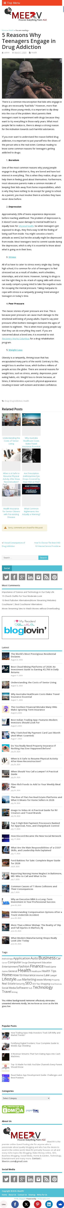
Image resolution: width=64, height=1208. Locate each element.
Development (34, 962)
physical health (26, 225)
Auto (34, 958)
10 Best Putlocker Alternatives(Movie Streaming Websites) (29, 600)
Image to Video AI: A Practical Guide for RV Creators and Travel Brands (34, 811)
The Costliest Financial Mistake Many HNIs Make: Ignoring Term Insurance (34, 708)
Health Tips (49, 971)
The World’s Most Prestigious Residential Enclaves (33, 655)
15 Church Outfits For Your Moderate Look (22, 596)
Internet (40, 975)
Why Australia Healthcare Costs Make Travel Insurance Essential (31, 442)
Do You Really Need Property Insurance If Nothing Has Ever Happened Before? (33, 747)
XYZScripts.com (44, 1199)
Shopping (45, 983)
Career (4, 963)
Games (5, 971)
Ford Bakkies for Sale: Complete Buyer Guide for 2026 (35, 862)
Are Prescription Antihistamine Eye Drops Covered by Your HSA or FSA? (31, 477)
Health (34, 52)
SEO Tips (36, 983)
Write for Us (42, 1194)
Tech (30, 988)
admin (7, 52)
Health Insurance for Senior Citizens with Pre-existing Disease (11, 512)
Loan (19, 979)
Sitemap (31, 1194)
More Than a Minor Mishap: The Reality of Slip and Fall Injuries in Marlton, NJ (36, 926)
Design (25, 962)
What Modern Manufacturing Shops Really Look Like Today (34, 939)
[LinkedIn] (49, 1204)
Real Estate (9, 983)
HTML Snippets (20, 1199)
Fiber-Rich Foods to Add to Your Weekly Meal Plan (35, 785)
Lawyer (53, 975)
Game (53, 966)
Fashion (23, 966)
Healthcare (36, 971)
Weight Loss (15, 349)
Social (7, 568)
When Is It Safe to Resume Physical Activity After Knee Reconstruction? (11, 477)
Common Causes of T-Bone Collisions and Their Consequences (34, 887)
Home (7, 974)
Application (21, 958)
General (12, 971)
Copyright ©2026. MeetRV (13, 1191)
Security (20, 983)
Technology (43, 987)
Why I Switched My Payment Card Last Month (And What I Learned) (35, 734)
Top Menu (13, 3)
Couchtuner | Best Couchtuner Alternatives (22, 604)
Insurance (29, 975)
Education (47, 962)
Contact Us (22, 1194)
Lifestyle (9, 979)
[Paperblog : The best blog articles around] (32, 1113)
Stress (12, 256)
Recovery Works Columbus (15, 338)
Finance (37, 966)
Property (56, 980)
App (11, 958)
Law (46, 975)
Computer (14, 962)
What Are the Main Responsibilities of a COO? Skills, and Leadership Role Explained (36, 849)
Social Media (9, 987)
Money (47, 979)
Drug (7, 401)
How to (17, 975)
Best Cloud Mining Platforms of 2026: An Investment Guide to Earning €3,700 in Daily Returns (35, 669)
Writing (14, 992)
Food (47, 966)
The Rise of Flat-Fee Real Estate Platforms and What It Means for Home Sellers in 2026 (36, 798)
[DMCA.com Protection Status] (13, 1113)
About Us (12, 1194)
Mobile (39, 979)
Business (47, 958)
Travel (6, 991)
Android (5, 958)
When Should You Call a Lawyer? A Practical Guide (34, 773)
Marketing (29, 979)
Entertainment (10, 966)
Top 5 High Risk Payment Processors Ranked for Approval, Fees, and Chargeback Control (35, 824)
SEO (28, 983)
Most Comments (11, 585)
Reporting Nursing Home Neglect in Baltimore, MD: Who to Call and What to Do (36, 875)
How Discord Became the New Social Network (36, 835)
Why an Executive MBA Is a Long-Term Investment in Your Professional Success (33, 900)
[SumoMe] (60, 1204)
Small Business (56, 984)
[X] (26, 1204)
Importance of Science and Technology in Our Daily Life (28, 592)
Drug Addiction (16, 401)
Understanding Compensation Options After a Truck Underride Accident (36, 913)
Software (22, 987)
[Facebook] (15, 1204)
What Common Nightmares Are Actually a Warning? (31, 511)
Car (58, 958)
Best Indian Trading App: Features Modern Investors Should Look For (34, 721)
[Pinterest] (37, 1204)
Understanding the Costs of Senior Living (11, 441)
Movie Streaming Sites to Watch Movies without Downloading (31, 608)
